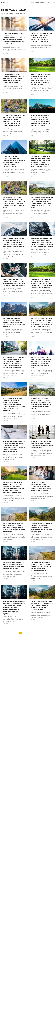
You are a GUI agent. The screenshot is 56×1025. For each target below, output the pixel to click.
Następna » (33, 632)
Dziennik (4, 2)
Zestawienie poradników (38, 2)
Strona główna (51, 2)
